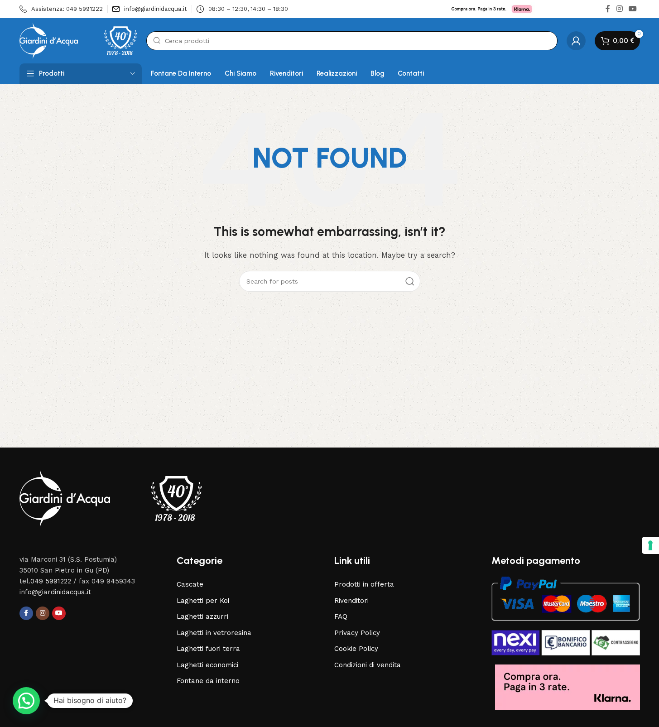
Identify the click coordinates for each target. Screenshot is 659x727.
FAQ (340, 616)
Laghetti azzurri (202, 616)
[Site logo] (78, 40)
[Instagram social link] (619, 9)
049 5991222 (50, 581)
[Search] (409, 281)
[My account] (576, 41)
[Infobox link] (61, 9)
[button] (26, 700)
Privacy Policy (357, 633)
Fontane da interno (208, 681)
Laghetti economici (207, 665)
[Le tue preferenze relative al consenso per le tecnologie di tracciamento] (650, 545)
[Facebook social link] (607, 9)
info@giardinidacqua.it (55, 592)
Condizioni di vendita (367, 665)
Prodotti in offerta (364, 584)
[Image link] (110, 498)
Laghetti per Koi (203, 601)
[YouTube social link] (632, 9)
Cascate (190, 584)
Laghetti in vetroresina (214, 633)
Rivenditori (351, 601)
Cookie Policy (356, 649)
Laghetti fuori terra (208, 649)
